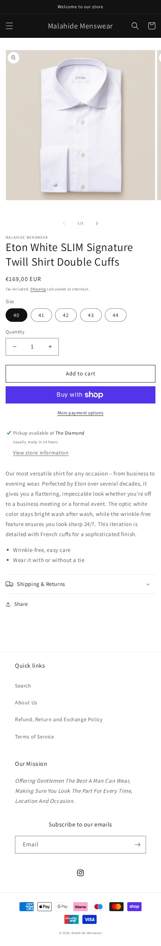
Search (23, 685)
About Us (26, 702)
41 (41, 315)
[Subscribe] (137, 844)
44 (116, 315)
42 (66, 315)
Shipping (38, 289)
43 (91, 315)
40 (16, 315)
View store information (41, 452)
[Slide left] (64, 223)
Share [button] (21, 604)
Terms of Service (34, 736)
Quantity (15, 332)
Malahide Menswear (87, 933)
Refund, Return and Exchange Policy (58, 719)
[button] (9, 26)
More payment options (81, 412)
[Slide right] (97, 223)
